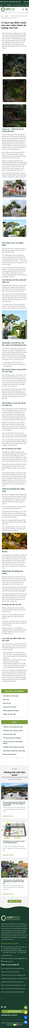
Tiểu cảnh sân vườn (9, 707)
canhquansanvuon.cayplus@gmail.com (18, 5)
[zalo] (25, 1017)
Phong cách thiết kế (9, 754)
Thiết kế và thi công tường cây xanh (12, 982)
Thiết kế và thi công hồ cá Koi (13, 730)
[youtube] (5, 1007)
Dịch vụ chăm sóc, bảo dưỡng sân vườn (13, 988)
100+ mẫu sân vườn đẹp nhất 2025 (12, 992)
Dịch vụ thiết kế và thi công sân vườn (12, 968)
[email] (25, 1012)
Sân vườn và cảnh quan (10, 696)
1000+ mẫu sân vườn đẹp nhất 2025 (10, 1)
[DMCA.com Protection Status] (18, 1024)
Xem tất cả (13, 901)
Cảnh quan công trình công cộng (14, 750)
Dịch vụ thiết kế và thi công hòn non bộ (13, 985)
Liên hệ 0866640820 (14, 1011)
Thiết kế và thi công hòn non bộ (13, 747)
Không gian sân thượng (11, 710)
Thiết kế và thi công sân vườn (13, 727)
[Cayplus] (8, 9)
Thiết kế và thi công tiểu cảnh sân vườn (13, 975)
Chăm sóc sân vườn (9, 714)
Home (2, 16)
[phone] (25, 1007)
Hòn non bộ (7, 703)
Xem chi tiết (7, 816)
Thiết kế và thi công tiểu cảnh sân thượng (14, 978)
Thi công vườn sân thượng (11, 738)
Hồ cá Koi (6, 699)
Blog (6, 16)
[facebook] (2, 1007)
